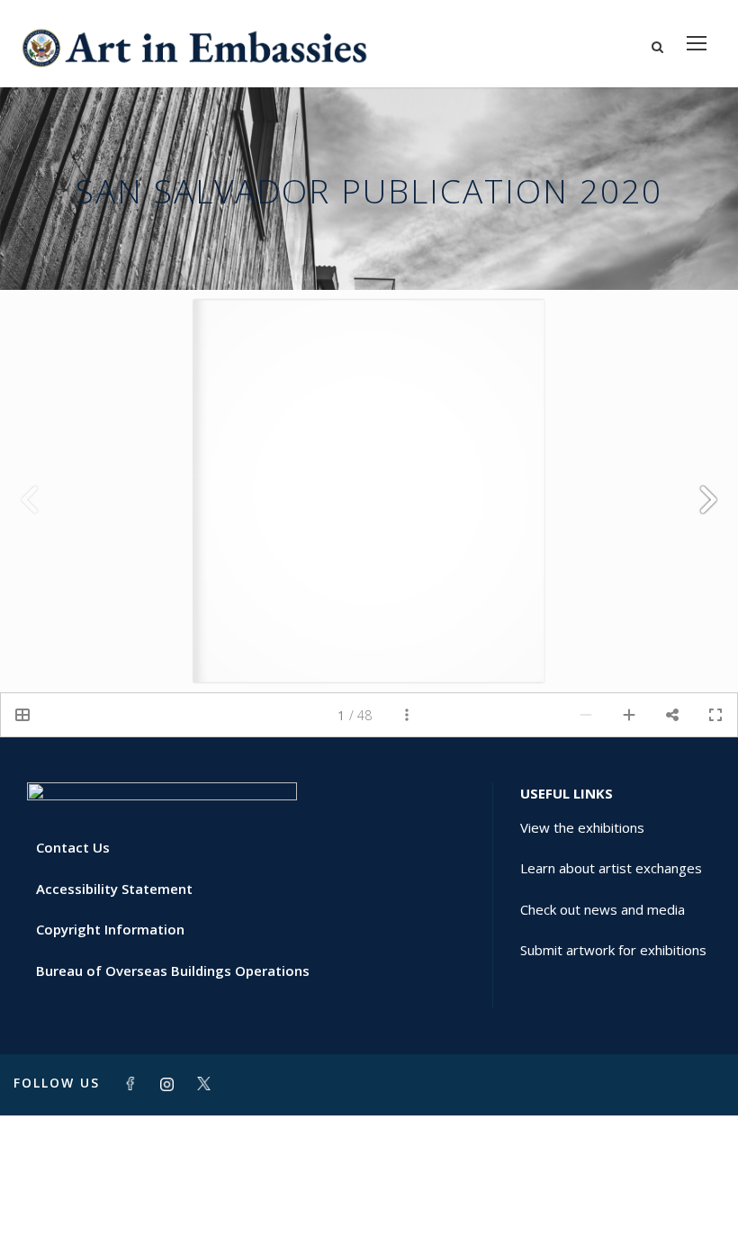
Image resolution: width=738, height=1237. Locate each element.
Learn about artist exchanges (611, 868)
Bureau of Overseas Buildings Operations (173, 971)
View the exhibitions (582, 827)
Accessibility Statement (114, 889)
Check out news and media (602, 909)
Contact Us (73, 847)
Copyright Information (110, 929)
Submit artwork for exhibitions (613, 950)
